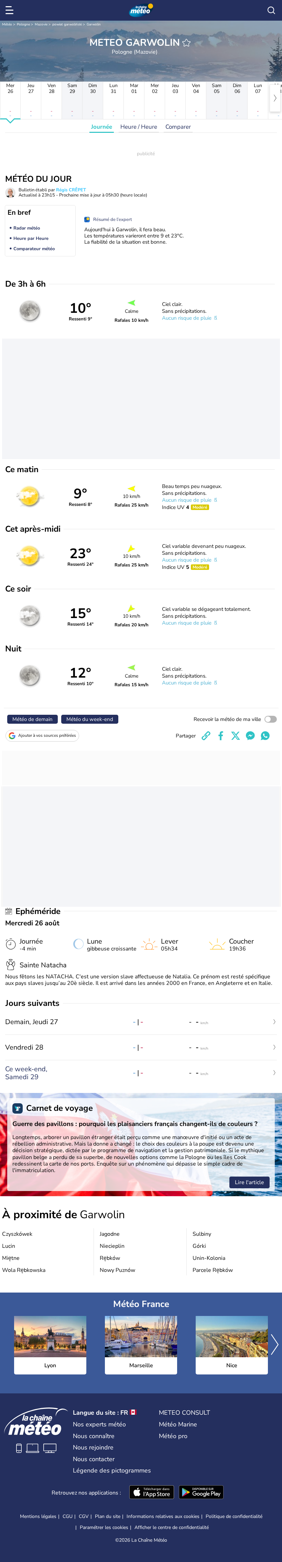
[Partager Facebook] (220, 735)
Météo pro (173, 1436)
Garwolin (94, 24)
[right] (275, 98)
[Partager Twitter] (235, 735)
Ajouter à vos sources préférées (47, 735)
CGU (68, 1516)
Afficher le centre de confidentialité (171, 1527)
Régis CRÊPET (71, 190)
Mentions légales (38, 1516)
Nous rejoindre (93, 1447)
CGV (84, 1516)
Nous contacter (94, 1459)
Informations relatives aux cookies (163, 1516)
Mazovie (41, 24)
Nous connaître (94, 1436)
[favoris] (186, 42)
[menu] (10, 10)
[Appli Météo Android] (201, 1492)
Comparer (178, 127)
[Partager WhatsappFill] (265, 735)
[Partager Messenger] (250, 735)
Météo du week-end (89, 719)
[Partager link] (206, 735)
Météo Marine (178, 1424)
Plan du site (107, 1516)
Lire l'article (249, 1182)
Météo (7, 24)
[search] (271, 10)
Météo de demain (32, 719)
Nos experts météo (99, 1424)
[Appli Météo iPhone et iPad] (151, 1492)
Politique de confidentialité (234, 1516)
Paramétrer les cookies (104, 1527)
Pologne (23, 24)
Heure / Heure (138, 127)
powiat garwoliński (67, 24)
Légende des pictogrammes (112, 1470)
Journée (101, 127)
